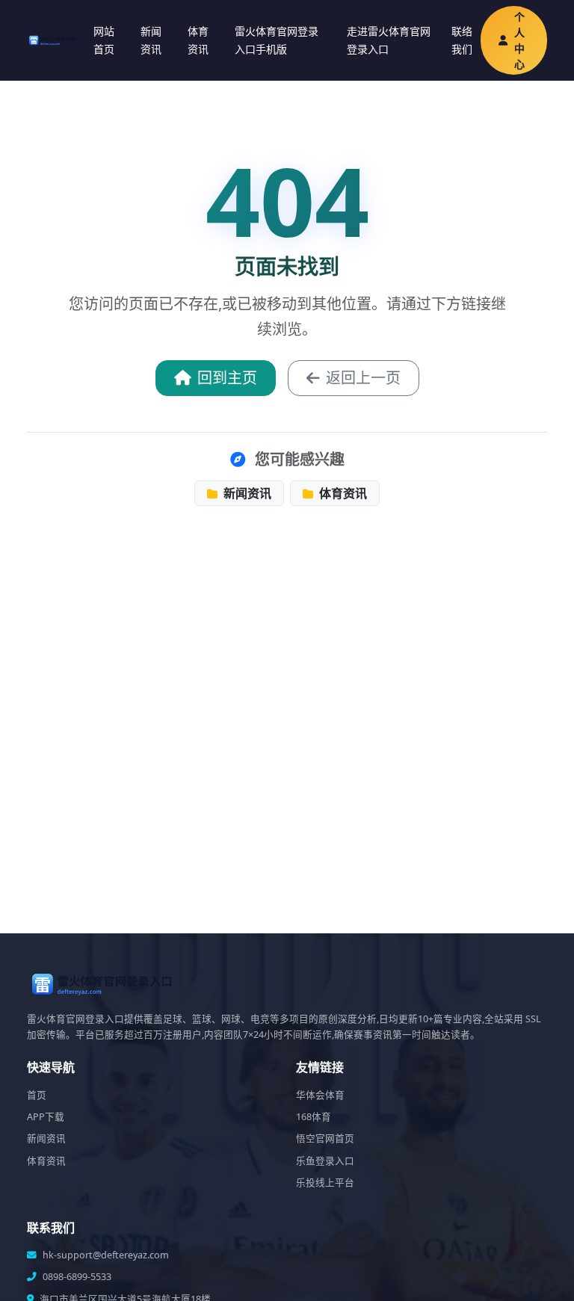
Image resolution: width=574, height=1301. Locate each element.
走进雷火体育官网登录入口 (388, 40)
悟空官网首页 (325, 1138)
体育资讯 (198, 40)
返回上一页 (363, 378)
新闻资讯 (151, 40)
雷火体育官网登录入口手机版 (276, 40)
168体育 (313, 1116)
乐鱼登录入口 (325, 1161)
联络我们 (461, 40)
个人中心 (519, 40)
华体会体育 (320, 1095)
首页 (36, 1095)
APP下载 (45, 1116)
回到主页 (227, 378)
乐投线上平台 (325, 1182)
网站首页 (103, 40)
